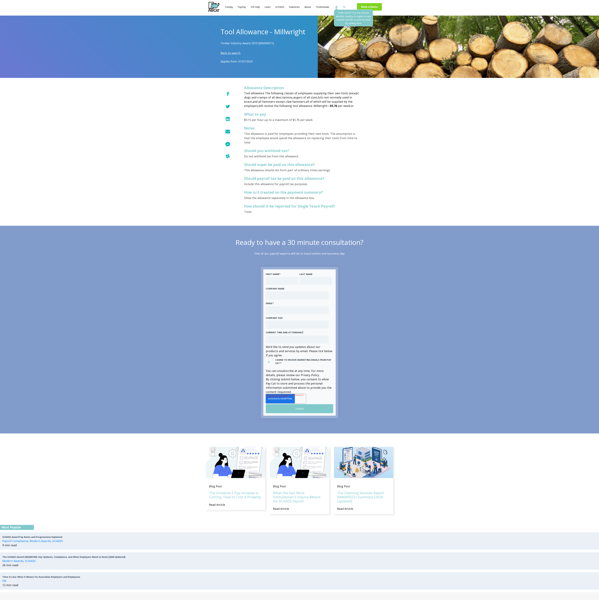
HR (4, 581)
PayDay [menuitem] (242, 6)
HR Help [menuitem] (255, 6)
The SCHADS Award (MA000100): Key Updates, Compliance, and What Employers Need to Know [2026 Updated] (63, 556)
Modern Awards (40, 541)
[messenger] (227, 143)
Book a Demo (369, 7)
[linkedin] (227, 118)
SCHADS (57, 541)
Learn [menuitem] (268, 6)
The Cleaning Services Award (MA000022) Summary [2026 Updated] (360, 496)
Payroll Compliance (15, 541)
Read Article (217, 505)
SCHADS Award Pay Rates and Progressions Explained (32, 536)
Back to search (230, 53)
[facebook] (227, 93)
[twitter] (227, 106)
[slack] (227, 156)
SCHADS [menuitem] (279, 6)
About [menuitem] (307, 6)
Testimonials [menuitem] (322, 6)
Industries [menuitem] (294, 6)
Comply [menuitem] (229, 6)
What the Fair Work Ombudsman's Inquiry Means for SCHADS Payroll (297, 496)
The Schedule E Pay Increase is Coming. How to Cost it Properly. (235, 494)
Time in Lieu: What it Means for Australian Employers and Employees (41, 576)
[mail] (227, 131)
